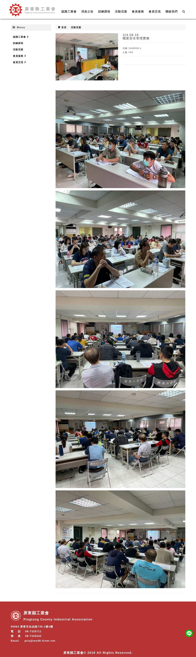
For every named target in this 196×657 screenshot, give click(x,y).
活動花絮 (121, 11)
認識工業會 (69, 11)
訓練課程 (104, 11)
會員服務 (138, 11)
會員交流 (155, 11)
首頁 (63, 27)
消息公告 (87, 11)
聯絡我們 (172, 11)
